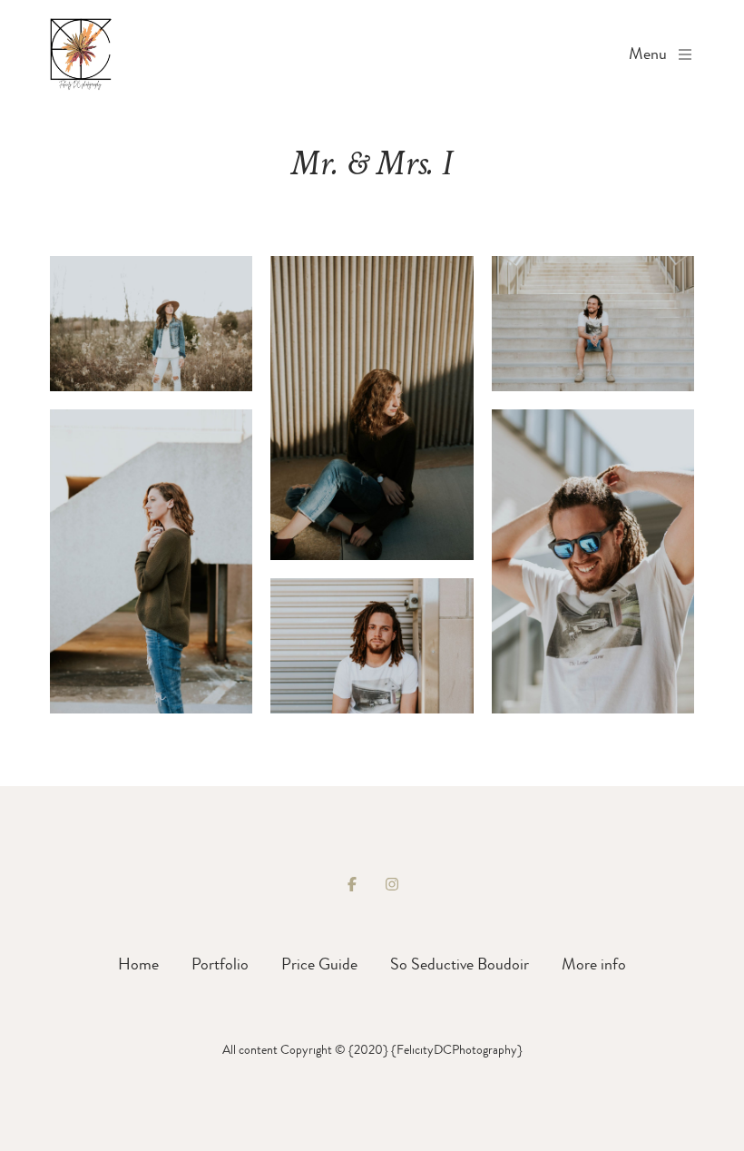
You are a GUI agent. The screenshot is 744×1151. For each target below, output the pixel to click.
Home (138, 964)
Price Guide (319, 964)
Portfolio (220, 964)
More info (594, 964)
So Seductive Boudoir (459, 964)
